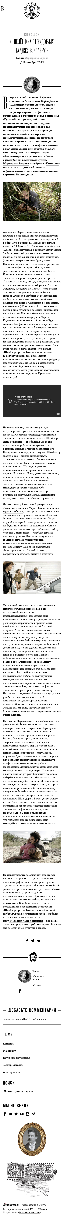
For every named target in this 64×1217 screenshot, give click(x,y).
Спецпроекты (11, 1072)
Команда (8, 1043)
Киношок (32, 34)
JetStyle (42, 1204)
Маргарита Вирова (16, 163)
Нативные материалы (16, 1058)
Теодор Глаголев (13, 1065)
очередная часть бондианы (26, 921)
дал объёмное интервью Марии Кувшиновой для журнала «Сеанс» (31, 508)
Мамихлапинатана (29, 1212)
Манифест (9, 1050)
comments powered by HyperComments (24, 1019)
